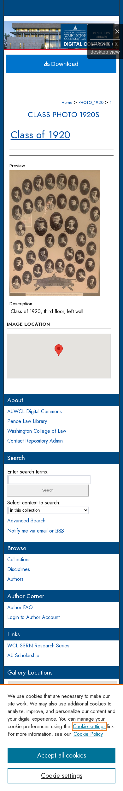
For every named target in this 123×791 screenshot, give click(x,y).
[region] (61, 737)
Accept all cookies (61, 755)
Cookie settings (89, 726)
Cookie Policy (88, 734)
